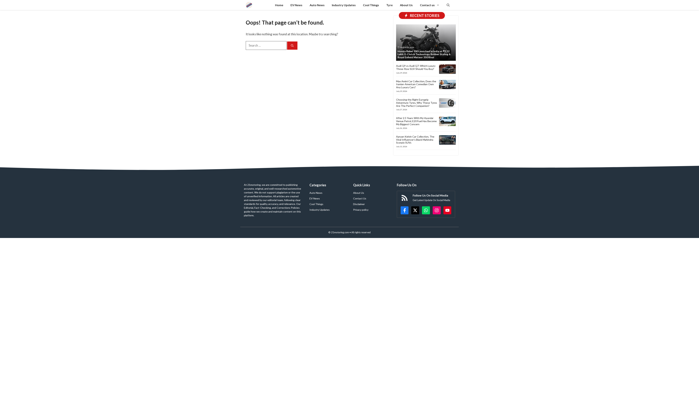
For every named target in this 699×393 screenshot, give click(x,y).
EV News (296, 5)
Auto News (317, 5)
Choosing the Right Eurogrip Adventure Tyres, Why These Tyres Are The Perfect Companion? (416, 102)
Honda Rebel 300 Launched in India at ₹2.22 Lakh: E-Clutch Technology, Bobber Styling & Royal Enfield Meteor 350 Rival (424, 54)
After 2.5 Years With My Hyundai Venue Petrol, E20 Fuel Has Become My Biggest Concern (416, 121)
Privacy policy (360, 209)
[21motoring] (249, 5)
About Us (406, 5)
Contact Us (359, 198)
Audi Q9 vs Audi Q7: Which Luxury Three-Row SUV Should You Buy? (415, 67)
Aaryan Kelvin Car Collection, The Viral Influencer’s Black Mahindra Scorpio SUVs (415, 139)
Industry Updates (344, 5)
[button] (448, 5)
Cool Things (371, 5)
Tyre (389, 5)
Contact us (427, 5)
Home (279, 5)
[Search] (292, 45)
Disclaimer (359, 204)
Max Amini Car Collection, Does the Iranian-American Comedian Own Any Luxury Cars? (416, 84)
